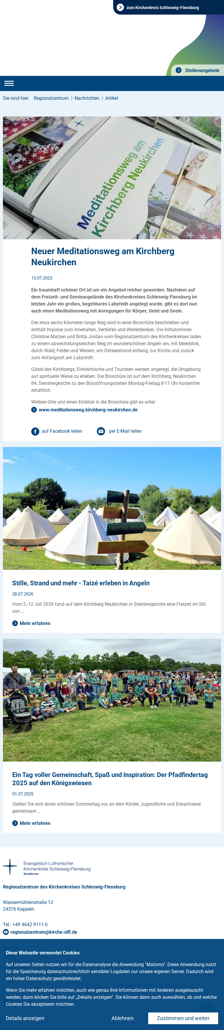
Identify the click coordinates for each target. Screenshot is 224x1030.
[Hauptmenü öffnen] (9, 83)
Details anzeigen (25, 1018)
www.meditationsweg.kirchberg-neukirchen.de (88, 410)
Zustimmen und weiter (183, 1018)
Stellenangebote (202, 70)
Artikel (111, 98)
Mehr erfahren (35, 623)
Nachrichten (87, 98)
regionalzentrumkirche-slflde (43, 932)
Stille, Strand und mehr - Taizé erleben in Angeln (81, 583)
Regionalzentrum (51, 98)
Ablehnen (122, 1018)
